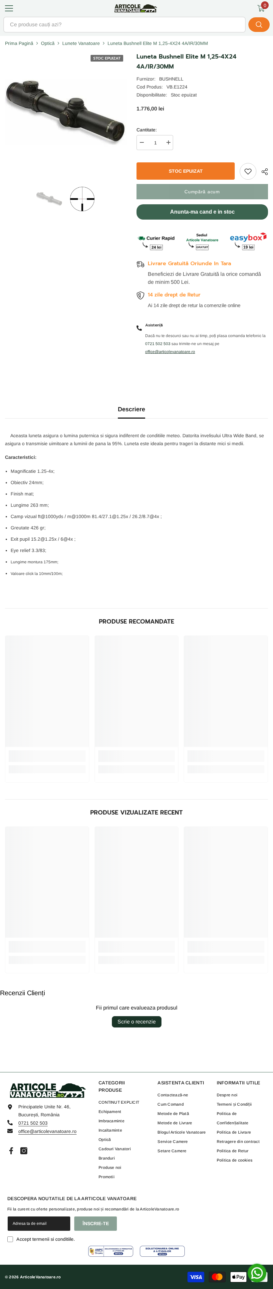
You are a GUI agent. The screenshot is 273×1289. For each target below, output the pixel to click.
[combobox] (124, 25)
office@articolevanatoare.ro (47, 1131)
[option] (49, 199)
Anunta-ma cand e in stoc (202, 212)
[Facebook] (11, 1151)
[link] (47, 756)
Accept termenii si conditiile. (45, 1239)
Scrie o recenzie (137, 1021)
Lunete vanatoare (81, 43)
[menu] (9, 8)
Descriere (131, 409)
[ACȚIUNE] (262, 172)
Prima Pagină (19, 43)
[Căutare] (136, 25)
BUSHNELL (171, 79)
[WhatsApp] (257, 1273)
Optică (48, 43)
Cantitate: (146, 129)
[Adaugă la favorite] (248, 171)
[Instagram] (24, 1151)
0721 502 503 (33, 1123)
